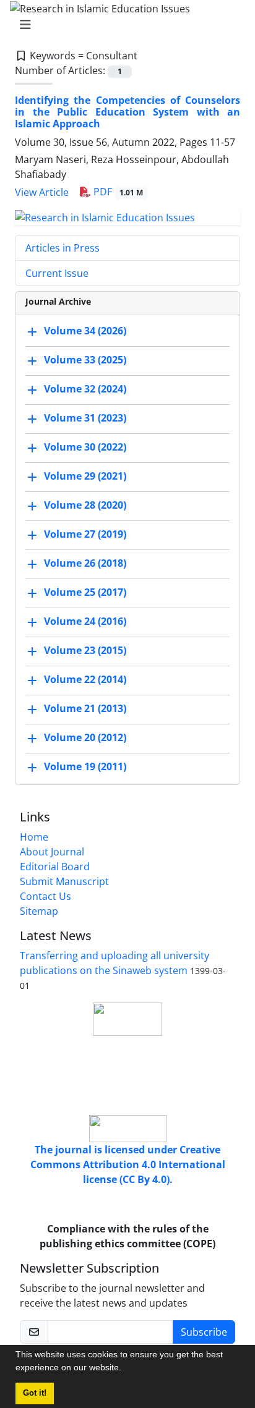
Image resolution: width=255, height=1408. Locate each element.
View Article (42, 192)
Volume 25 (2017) (85, 592)
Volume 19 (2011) (85, 766)
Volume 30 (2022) (85, 447)
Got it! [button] (34, 1393)
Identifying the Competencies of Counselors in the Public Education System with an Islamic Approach (127, 111)
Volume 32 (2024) (85, 389)
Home (34, 837)
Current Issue (57, 273)
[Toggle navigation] (124, 24)
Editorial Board (55, 866)
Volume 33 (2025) (85, 360)
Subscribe (204, 1332)
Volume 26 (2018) (85, 563)
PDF (117, 191)
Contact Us (45, 896)
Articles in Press (62, 248)
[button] (125, 1369)
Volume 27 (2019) (85, 534)
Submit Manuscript (64, 881)
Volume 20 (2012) (85, 737)
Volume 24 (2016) (85, 621)
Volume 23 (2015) (85, 650)
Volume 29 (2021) (85, 476)
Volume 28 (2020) (85, 505)
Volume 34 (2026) (85, 330)
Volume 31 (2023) (85, 418)
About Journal (52, 852)
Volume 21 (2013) (85, 708)
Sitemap (39, 911)
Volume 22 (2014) (85, 679)
